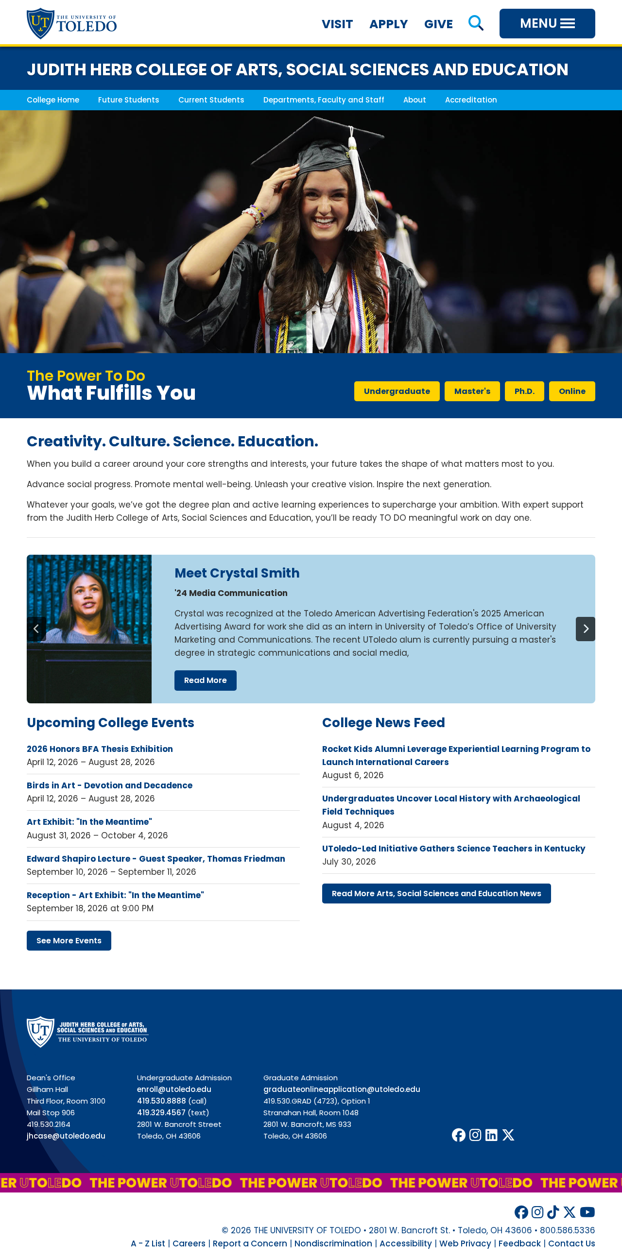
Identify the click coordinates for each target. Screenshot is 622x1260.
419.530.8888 (161, 1101)
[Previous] (36, 629)
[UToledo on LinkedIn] (491, 1135)
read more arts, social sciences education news (436, 893)
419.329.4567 (161, 1112)
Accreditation (471, 100)
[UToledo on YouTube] (587, 1212)
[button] (476, 24)
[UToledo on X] (508, 1135)
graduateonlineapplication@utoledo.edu (341, 1089)
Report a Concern (250, 1243)
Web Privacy (465, 1243)
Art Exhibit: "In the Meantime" (89, 822)
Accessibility (406, 1243)
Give (438, 24)
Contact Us (571, 1243)
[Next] (585, 629)
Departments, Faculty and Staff (323, 100)
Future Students (128, 100)
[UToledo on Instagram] (475, 1135)
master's (472, 391)
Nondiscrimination (333, 1243)
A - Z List (148, 1243)
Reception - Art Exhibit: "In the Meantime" (115, 895)
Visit (337, 24)
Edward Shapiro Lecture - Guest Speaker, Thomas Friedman (156, 859)
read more (205, 680)
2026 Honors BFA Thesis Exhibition (100, 749)
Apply (388, 24)
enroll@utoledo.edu (174, 1089)
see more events (69, 940)
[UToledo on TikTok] (553, 1212)
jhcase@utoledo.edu (66, 1136)
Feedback (520, 1243)
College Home (53, 100)
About (414, 100)
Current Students (211, 100)
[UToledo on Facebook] (459, 1135)
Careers (189, 1243)
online (572, 391)
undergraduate (397, 391)
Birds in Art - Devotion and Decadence (109, 785)
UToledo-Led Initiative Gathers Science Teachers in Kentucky (454, 848)
